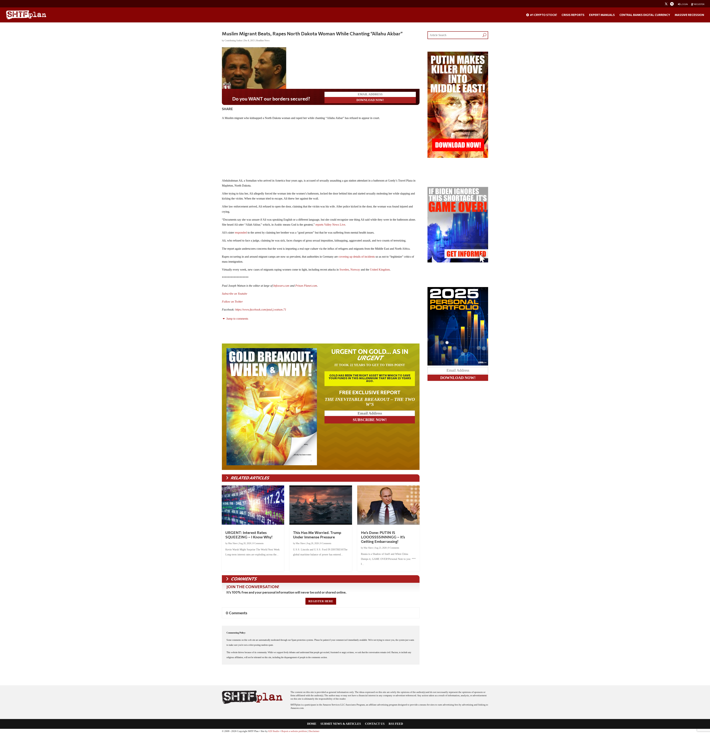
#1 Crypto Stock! (543, 15)
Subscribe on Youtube (234, 293)
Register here (320, 601)
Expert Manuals (602, 15)
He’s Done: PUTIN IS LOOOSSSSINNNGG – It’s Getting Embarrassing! (383, 537)
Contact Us (375, 724)
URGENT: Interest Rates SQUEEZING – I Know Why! (248, 534)
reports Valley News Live (330, 224)
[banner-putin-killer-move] (457, 156)
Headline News (263, 40)
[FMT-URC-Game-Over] (457, 261)
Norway (355, 269)
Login (684, 4)
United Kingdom (380, 269)
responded (241, 232)
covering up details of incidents (357, 256)
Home (311, 724)
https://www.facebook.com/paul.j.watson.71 (260, 309)
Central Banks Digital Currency (644, 15)
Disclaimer (314, 731)
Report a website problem (294, 731)
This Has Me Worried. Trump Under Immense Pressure (317, 534)
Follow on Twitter (232, 301)
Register (699, 4)
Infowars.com (281, 285)
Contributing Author (233, 40)
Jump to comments (237, 318)
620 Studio (273, 731)
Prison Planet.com (306, 285)
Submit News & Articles (340, 724)
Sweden (344, 269)
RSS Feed (396, 724)
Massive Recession (689, 15)
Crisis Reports (573, 15)
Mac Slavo (233, 543)
